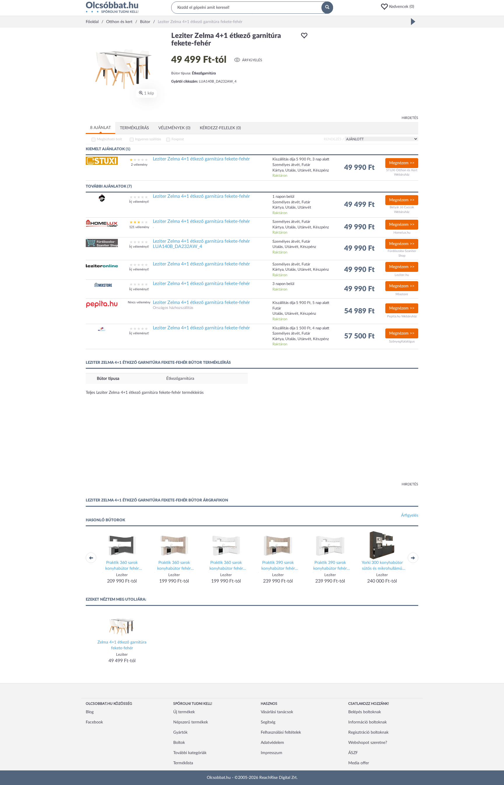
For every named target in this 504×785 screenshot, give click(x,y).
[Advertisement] (365, 73)
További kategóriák (189, 753)
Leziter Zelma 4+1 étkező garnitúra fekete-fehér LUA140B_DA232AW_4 (201, 244)
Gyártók (180, 732)
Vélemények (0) (174, 128)
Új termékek (184, 712)
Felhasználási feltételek (281, 732)
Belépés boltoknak (364, 712)
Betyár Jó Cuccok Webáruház (402, 210)
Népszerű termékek (190, 722)
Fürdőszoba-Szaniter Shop (402, 253)
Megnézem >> (401, 163)
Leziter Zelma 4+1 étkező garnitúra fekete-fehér (201, 159)
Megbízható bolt (109, 139)
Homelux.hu (401, 232)
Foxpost (178, 139)
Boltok (179, 743)
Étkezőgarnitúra (180, 379)
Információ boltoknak (367, 722)
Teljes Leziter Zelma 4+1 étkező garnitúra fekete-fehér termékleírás (145, 393)
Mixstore (402, 294)
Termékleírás (134, 128)
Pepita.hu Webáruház (402, 316)
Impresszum (271, 753)
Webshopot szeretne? (367, 743)
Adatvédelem (272, 743)
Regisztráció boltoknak (368, 732)
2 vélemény (139, 164)
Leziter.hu (402, 275)
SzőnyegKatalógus (402, 341)
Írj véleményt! (139, 201)
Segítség (268, 722)
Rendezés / (334, 139)
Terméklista (183, 763)
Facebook (94, 722)
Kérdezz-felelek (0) (220, 128)
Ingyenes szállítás (148, 139)
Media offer (358, 763)
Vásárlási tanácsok (277, 712)
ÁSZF (353, 753)
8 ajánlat (100, 128)
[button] (399, 7)
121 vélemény (139, 227)
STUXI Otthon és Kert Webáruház (401, 172)
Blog (90, 712)
